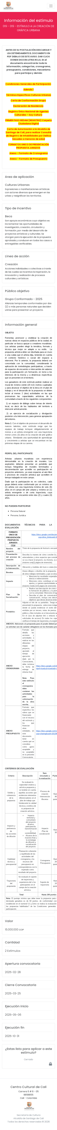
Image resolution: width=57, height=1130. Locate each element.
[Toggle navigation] (51, 6)
